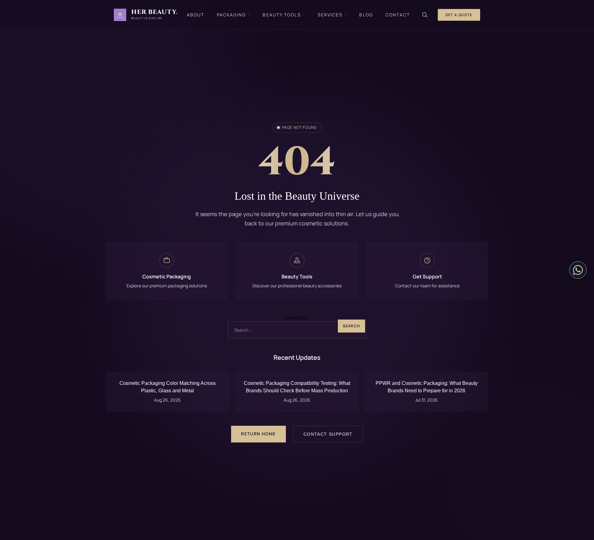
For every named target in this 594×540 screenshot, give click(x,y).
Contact (397, 15)
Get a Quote (459, 14)
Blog (366, 15)
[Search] (424, 14)
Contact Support (328, 434)
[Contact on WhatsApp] (578, 270)
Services (330, 15)
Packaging (231, 15)
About (195, 15)
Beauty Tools (282, 15)
